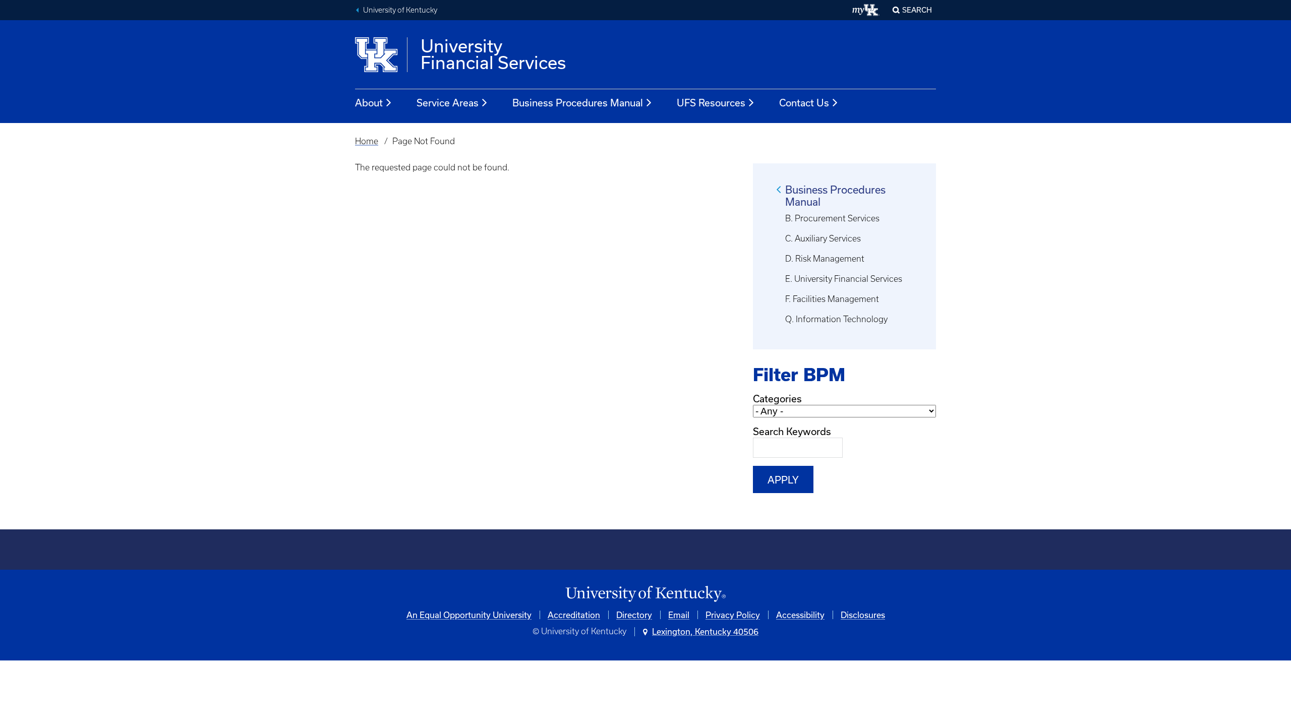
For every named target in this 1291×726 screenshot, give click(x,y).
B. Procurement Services (832, 218)
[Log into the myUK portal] (866, 10)
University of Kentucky (400, 10)
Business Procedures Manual (577, 102)
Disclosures (863, 615)
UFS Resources (711, 102)
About (369, 102)
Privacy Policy (733, 615)
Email (678, 615)
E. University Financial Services (843, 278)
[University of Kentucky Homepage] (645, 594)
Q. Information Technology (836, 319)
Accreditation (574, 615)
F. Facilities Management (832, 299)
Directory (634, 615)
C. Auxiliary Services (823, 238)
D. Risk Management (824, 258)
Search (917, 10)
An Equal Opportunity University (469, 615)
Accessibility (800, 615)
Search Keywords (792, 431)
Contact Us (804, 102)
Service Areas (448, 102)
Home (366, 141)
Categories (777, 398)
